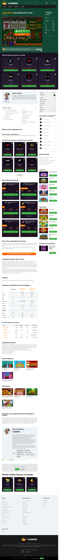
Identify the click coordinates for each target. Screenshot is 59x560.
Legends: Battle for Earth (32, 289)
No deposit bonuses (6, 516)
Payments (25, 502)
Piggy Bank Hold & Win (53, 171)
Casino (5, 6)
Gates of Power (52, 190)
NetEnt (50, 198)
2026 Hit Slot (51, 228)
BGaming (50, 173)
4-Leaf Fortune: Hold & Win (53, 235)
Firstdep (22, 206)
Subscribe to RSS (29, 555)
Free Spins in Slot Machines (44, 164)
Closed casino (4, 504)
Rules (3, 514)
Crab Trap (50, 197)
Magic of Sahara (6, 332)
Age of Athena (5, 327)
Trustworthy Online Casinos (7, 506)
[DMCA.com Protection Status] (28, 552)
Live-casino (25, 508)
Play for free (32, 366)
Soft (23, 514)
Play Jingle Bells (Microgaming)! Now (19, 254)
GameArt (3, 409)
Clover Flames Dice (52, 221)
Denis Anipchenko (7, 101)
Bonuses (16, 6)
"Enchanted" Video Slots (44, 158)
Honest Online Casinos (6, 510)
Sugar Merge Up (52, 184)
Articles (22, 6)
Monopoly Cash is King (22, 289)
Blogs (3, 531)
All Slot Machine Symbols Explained (46, 162)
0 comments (47, 14)
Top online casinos (5, 512)
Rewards (3, 518)
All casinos (19, 174)
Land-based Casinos (26, 512)
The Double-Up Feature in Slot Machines (47, 160)
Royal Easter (51, 178)
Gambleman (51, 215)
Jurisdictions (25, 516)
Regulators (25, 518)
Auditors (24, 520)
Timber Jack (5, 334)
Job (43, 506)
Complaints (25, 510)
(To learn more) (36, 558)
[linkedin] (13, 431)
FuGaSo (3, 397)
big (3, 206)
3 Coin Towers (51, 209)
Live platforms (25, 524)
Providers (4, 520)
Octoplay (15, 397)
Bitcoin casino (25, 504)
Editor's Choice (24, 188)
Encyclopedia (4, 522)
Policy (44, 504)
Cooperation (45, 500)
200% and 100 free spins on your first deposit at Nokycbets (52, 247)
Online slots (4, 508)
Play (11, 70)
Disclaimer (45, 502)
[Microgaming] (54, 95)
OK (41, 558)
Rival (27, 397)
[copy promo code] (12, 68)
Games (10, 6)
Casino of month (26, 500)
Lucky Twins (5, 337)
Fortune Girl (5, 329)
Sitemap (24, 522)
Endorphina (51, 210)
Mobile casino (25, 506)
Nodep (4, 188)
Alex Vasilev (11, 459)
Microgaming (4, 370)
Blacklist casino (5, 502)
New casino (4, 500)
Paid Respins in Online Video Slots (45, 157)
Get (10, 194)
